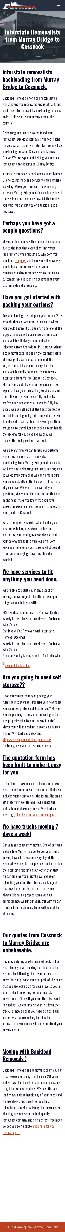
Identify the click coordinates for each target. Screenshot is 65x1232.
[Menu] (58, 5)
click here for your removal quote (36, 814)
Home (5, 22)
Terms (40, 1227)
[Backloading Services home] (19, 5)
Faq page (20, 260)
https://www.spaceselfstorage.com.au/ (27, 739)
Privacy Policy (52, 1227)
